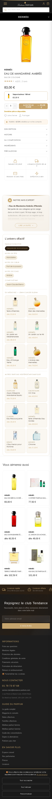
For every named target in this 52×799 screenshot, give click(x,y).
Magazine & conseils (10, 713)
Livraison (5, 764)
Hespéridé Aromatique (17, 248)
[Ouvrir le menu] (48, 17)
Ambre (9, 275)
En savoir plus (42, 775)
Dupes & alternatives (10, 737)
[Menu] (5, 3)
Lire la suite (25, 225)
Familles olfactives (9, 721)
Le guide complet (8, 709)
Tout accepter (26, 780)
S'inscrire (26, 626)
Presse (5, 760)
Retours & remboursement (12, 670)
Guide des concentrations (12, 733)
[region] (26, 589)
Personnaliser (26, 794)
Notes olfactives (8, 717)
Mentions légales (8, 650)
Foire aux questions (9, 646)
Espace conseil (8, 752)
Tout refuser (26, 787)
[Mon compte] (43, 3)
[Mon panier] (48, 3)
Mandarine (11, 257)
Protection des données (11, 654)
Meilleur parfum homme (11, 729)
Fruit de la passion (14, 266)
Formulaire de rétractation (12, 666)
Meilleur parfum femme (11, 725)
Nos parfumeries (8, 756)
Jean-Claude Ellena (15, 284)
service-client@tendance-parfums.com (16, 690)
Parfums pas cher (9, 741)
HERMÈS (8, 70)
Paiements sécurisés (10, 662)
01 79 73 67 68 (10, 685)
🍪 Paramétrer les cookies (13, 674)
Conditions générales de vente (13, 658)
